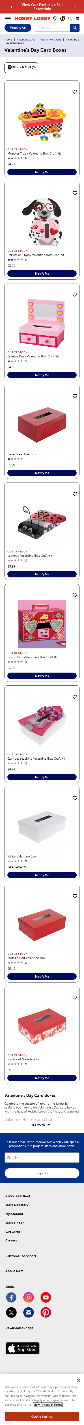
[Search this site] (75, 28)
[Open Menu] (7, 18)
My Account (14, 1214)
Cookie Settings (42, 1416)
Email (11, 1158)
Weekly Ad (18, 27)
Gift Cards (12, 1232)
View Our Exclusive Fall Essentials (42, 6)
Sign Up (42, 1173)
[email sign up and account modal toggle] (62, 18)
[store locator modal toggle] (55, 18)
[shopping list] (70, 18)
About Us (12, 1271)
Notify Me (42, 172)
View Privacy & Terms (47, 1404)
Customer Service (19, 1256)
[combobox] (52, 28)
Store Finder (14, 1223)
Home (8, 39)
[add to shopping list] (75, 92)
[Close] (79, 1380)
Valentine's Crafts (50, 39)
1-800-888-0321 (17, 1196)
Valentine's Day (26, 39)
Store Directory (16, 1205)
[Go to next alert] (75, 6)
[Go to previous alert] (11, 6)
